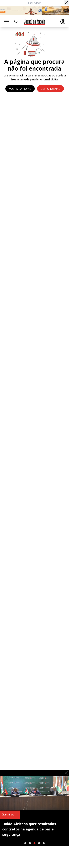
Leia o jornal (50, 88)
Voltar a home (20, 88)
